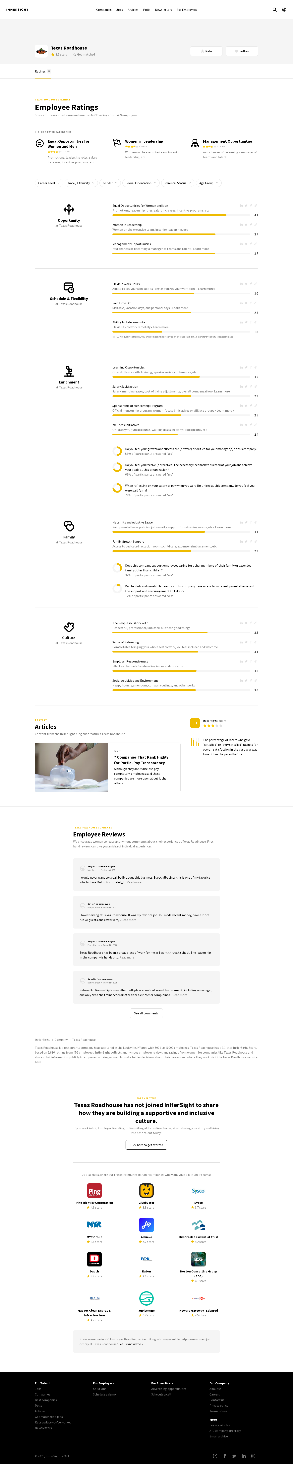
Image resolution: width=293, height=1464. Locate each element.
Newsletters (163, 10)
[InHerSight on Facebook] (224, 1456)
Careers (214, 1394)
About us (215, 1389)
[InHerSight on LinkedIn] (244, 1456)
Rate (208, 51)
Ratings (42, 71)
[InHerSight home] (17, 9)
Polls (146, 10)
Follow (244, 51)
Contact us (216, 1400)
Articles (133, 10)
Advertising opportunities (169, 1389)
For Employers (187, 10)
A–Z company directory (225, 1431)
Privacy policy (218, 1405)
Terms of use (218, 1411)
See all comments (146, 1013)
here (38, 1062)
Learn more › (201, 249)
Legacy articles (219, 1425)
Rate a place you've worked (53, 1422)
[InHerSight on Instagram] (253, 1456)
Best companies (46, 1400)
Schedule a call (161, 1394)
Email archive (218, 1436)
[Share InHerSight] (215, 1456)
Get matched (86, 54)
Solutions (99, 1389)
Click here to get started (146, 1145)
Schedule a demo (104, 1394)
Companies (104, 10)
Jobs (119, 10)
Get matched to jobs (49, 1417)
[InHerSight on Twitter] (234, 1456)
